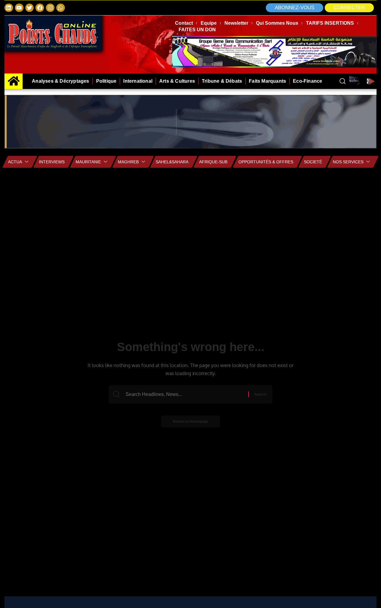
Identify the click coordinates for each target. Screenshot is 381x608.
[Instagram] (50, 8)
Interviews (52, 161)
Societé (313, 161)
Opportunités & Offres (265, 161)
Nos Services (348, 161)
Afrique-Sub (213, 161)
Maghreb (128, 161)
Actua (15, 161)
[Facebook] (39, 8)
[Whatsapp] (60, 8)
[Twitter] (29, 8)
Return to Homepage (190, 421)
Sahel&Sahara (172, 161)
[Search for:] (186, 394)
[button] (349, 7)
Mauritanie (88, 161)
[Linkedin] (8, 8)
